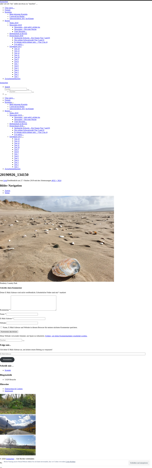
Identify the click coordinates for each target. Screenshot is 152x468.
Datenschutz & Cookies (14, 389)
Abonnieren (7, 360)
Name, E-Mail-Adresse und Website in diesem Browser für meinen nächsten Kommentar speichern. (40, 327)
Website (3, 323)
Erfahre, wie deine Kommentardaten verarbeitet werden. (66, 336)
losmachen (10, 459)
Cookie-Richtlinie (70, 462)
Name (3, 314)
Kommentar (5, 310)
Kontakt (8, 370)
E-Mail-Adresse (6, 318)
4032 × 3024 (56, 180)
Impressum (9, 391)
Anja (5, 180)
